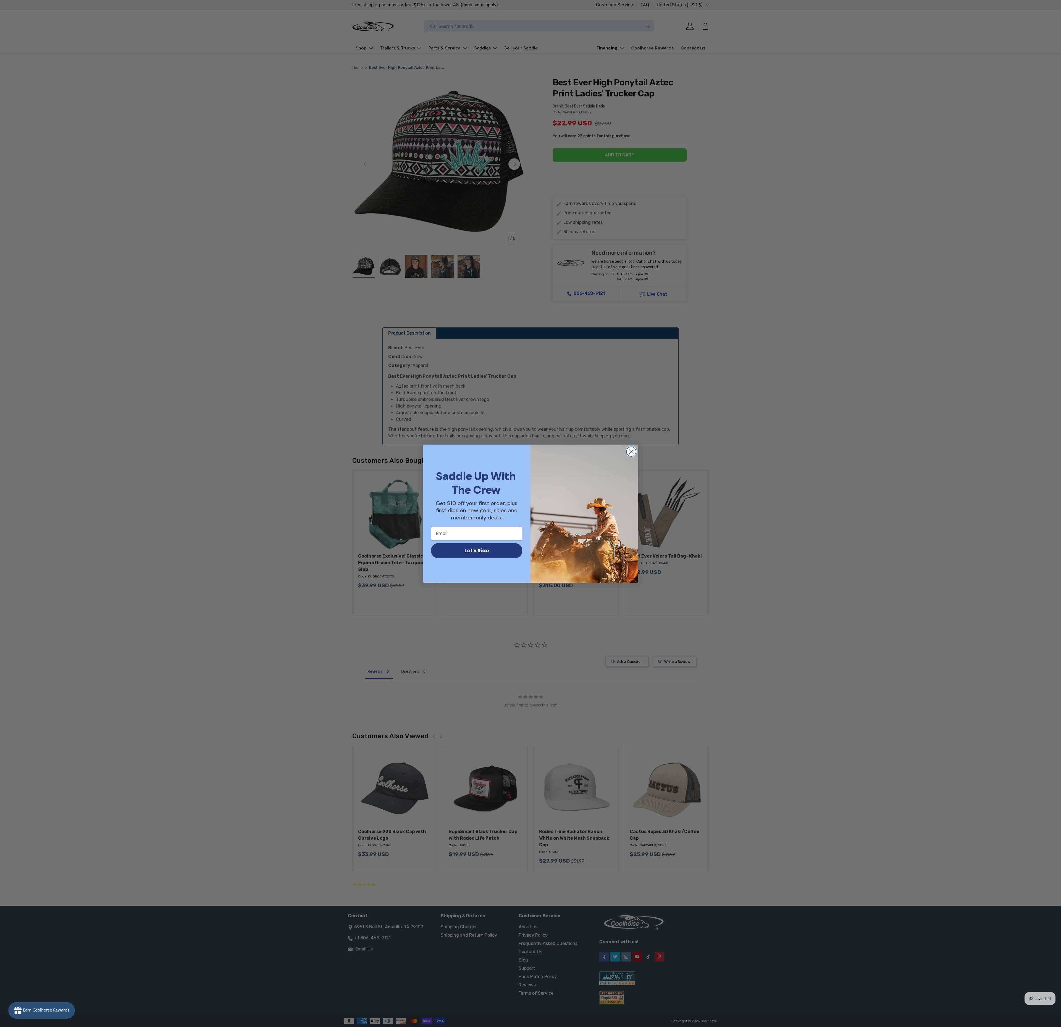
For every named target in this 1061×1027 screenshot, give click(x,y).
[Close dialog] (631, 451)
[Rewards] (41, 1010)
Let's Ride (476, 550)
